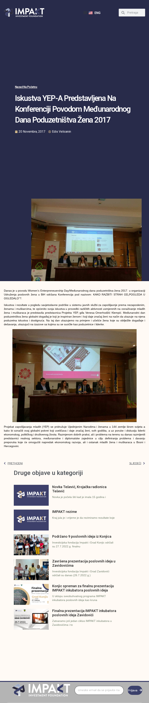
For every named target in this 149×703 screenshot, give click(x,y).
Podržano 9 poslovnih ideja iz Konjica (81, 536)
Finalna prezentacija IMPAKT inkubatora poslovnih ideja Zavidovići (84, 613)
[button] (85, 12)
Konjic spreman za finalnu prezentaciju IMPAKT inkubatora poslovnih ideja (83, 588)
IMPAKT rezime (64, 512)
